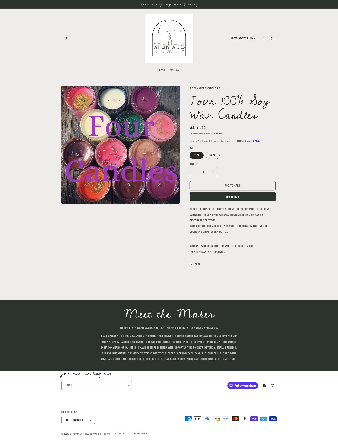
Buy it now (232, 197)
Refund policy (122, 434)
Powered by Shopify (102, 434)
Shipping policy (140, 434)
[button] (65, 38)
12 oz (197, 155)
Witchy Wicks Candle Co (81, 434)
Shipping (194, 134)
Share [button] (196, 263)
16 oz (213, 155)
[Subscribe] (127, 385)
